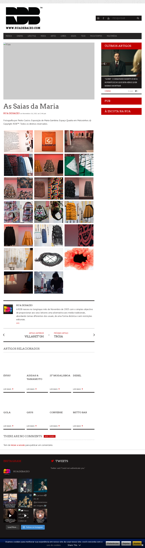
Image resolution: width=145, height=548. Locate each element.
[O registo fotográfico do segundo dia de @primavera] (25, 500)
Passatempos (96, 36)
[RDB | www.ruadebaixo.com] (24, 18)
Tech (83, 36)
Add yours (49, 436)
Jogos (73, 36)
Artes (53, 36)
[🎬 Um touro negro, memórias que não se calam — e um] (10, 515)
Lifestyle (32, 36)
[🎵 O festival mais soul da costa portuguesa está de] (10, 500)
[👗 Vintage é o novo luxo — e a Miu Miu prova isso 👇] (40, 515)
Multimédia (112, 36)
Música (9, 36)
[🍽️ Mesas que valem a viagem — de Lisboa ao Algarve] (25, 515)
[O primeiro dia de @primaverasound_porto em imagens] (40, 500)
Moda (43, 36)
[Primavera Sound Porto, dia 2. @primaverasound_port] (25, 485)
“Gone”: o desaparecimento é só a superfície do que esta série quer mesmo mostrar (121, 82)
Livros (63, 36)
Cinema (20, 36)
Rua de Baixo (11, 113)
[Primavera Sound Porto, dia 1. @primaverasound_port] (40, 485)
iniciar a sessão (18, 445)
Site (17, 323)
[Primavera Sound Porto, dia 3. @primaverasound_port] (10, 485)
